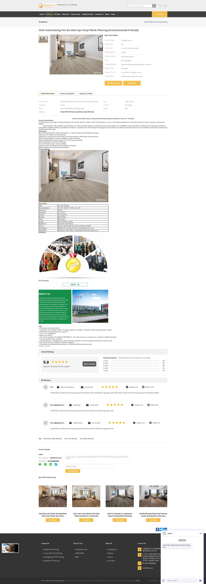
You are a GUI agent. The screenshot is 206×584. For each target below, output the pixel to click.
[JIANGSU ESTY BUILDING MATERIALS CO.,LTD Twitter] (161, 529)
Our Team (111, 561)
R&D (77, 557)
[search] (154, 5)
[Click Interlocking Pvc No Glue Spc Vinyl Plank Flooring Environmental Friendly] (43, 39)
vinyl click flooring (70, 438)
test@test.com (148, 568)
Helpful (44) (154, 405)
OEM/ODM (79, 553)
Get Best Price (113, 83)
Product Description (67, 94)
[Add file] (163, 580)
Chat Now (159, 14)
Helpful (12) (156, 423)
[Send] (200, 580)
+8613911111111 (56, 458)
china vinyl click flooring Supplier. (53, 581)
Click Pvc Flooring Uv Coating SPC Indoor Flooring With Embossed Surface (119, 516)
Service (110, 557)
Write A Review (89, 364)
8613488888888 (53, 461)
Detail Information (48, 94)
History (110, 553)
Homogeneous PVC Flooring (53, 557)
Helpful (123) (149, 387)
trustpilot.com (133, 387)
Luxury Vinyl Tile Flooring (52, 553)
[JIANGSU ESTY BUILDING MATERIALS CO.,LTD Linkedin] (165, 529)
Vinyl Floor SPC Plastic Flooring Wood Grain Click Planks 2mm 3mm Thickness (53, 516)
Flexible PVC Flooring (51, 549)
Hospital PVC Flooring (51, 561)
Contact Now (73, 471)
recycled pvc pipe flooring (52, 438)
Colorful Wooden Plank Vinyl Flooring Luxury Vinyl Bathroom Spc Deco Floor (153, 516)
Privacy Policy (153, 581)
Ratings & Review (86, 94)
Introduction (112, 549)
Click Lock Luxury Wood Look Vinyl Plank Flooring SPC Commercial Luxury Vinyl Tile (86, 516)
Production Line (81, 549)
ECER (137, 581)
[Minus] (200, 533)
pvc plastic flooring (86, 438)
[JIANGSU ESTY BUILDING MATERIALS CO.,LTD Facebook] (157, 529)
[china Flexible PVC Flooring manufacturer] (47, 5)
